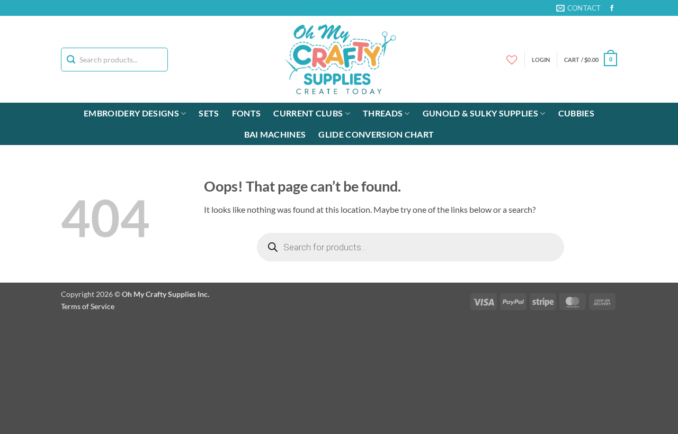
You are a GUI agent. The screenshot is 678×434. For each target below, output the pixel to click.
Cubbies (576, 113)
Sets (209, 113)
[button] (590, 59)
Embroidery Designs (131, 113)
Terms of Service (87, 306)
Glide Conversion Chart (376, 134)
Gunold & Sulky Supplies (480, 113)
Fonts (246, 113)
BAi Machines (275, 134)
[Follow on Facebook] (612, 8)
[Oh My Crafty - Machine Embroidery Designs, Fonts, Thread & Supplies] (339, 59)
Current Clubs (308, 113)
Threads (383, 113)
